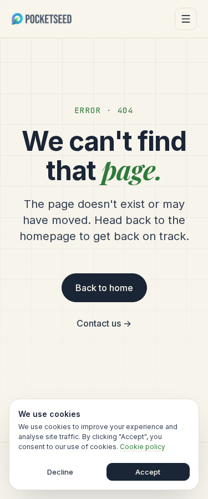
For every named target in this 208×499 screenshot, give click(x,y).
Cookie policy (142, 446)
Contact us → (104, 323)
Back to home (104, 287)
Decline (60, 471)
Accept (147, 471)
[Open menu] (186, 19)
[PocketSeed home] (41, 19)
